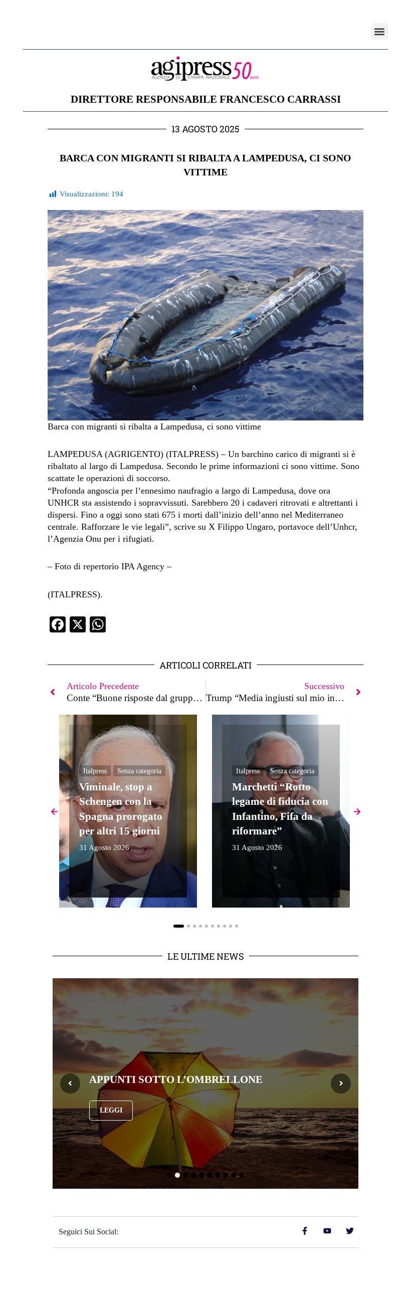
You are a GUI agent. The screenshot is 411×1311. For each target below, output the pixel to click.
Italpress (95, 771)
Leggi (111, 1110)
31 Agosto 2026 (104, 847)
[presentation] (70, 1083)
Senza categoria (139, 771)
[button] (379, 31)
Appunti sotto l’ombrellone (176, 1079)
